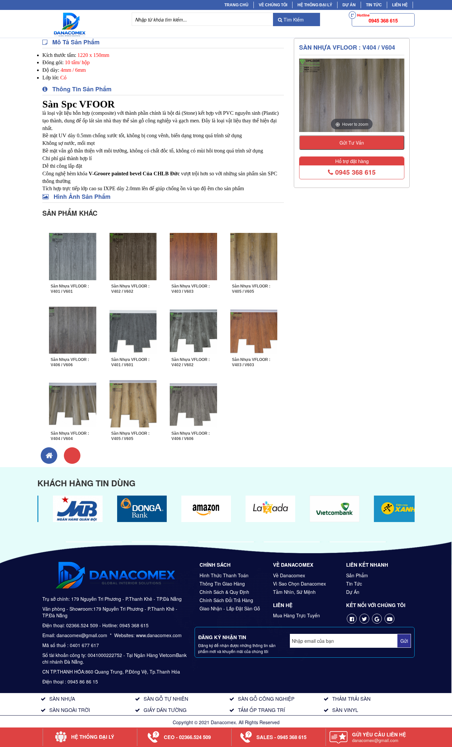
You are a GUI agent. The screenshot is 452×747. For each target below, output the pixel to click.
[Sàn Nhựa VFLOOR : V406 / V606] (72, 329)
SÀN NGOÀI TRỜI (69, 709)
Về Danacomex (289, 575)
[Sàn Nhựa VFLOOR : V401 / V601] (72, 255)
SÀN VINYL (345, 709)
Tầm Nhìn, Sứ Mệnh (294, 592)
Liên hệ (400, 5)
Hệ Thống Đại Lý (314, 5)
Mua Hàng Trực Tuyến (296, 615)
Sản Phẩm (357, 575)
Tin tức (374, 5)
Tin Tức (354, 583)
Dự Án (349, 5)
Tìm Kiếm (293, 19)
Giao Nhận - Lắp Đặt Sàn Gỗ (230, 608)
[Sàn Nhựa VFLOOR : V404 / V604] (72, 403)
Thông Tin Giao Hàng (222, 583)
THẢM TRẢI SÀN (351, 698)
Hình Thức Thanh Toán (224, 575)
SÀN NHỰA (62, 698)
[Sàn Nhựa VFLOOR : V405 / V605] (254, 255)
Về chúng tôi (273, 5)
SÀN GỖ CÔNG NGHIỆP (266, 698)
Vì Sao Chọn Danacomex (299, 583)
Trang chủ (236, 5)
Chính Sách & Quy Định (224, 592)
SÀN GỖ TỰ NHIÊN (166, 698)
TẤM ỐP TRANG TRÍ (261, 709)
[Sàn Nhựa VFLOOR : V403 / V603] (193, 255)
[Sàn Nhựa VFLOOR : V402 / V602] (133, 255)
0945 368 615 (354, 172)
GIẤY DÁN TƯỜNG (165, 709)
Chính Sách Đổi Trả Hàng (226, 600)
